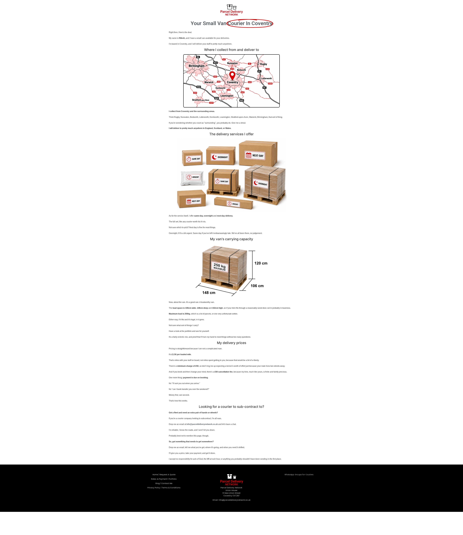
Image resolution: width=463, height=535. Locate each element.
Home (155, 474)
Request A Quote (167, 474)
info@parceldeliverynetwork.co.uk (234, 500)
